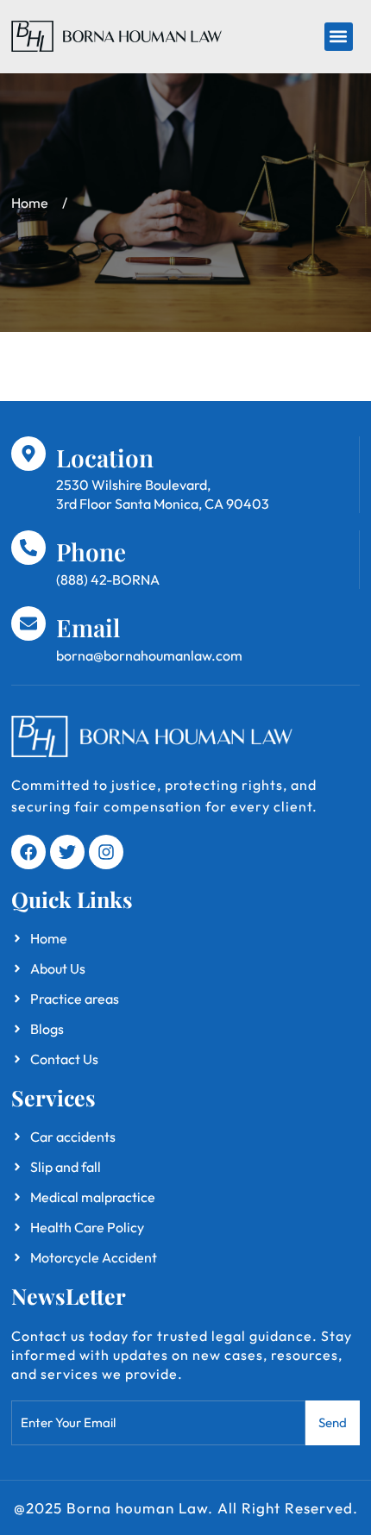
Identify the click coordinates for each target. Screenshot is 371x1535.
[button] (338, 36)
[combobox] (158, 1422)
